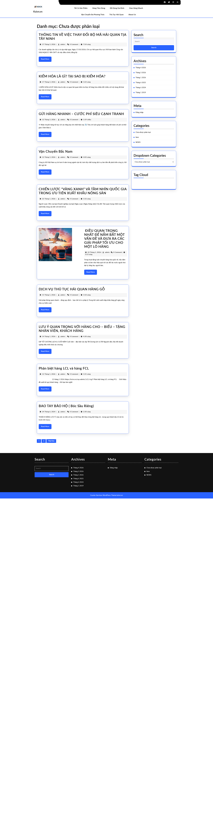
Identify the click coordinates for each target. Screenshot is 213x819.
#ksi (148, 183)
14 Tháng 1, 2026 (48, 336)
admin (62, 44)
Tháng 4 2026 (141, 67)
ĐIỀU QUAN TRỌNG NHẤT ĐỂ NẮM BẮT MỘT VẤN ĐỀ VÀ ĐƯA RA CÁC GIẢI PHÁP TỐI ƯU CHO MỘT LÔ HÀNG (104, 238)
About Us (132, 14)
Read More (46, 60)
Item (137, 137)
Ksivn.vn (37, 12)
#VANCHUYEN (141, 186)
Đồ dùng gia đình (117, 8)
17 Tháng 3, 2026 (48, 44)
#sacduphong (159, 183)
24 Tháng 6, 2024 (48, 412)
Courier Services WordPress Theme (103, 495)
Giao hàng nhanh (136, 8)
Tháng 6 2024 (141, 87)
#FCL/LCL (139, 183)
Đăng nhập (139, 112)
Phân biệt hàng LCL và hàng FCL (64, 368)
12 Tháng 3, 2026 (48, 119)
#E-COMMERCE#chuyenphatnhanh (149, 180)
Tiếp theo (51, 441)
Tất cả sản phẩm (80, 8)
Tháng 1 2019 (141, 92)
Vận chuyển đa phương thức (93, 14)
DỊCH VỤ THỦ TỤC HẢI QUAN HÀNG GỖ (72, 289)
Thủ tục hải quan (116, 14)
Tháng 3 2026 (141, 72)
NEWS (138, 142)
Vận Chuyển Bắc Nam (56, 151)
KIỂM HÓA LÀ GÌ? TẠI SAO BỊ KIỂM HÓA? (72, 76)
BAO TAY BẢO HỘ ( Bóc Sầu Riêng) (66, 406)
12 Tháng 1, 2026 (48, 374)
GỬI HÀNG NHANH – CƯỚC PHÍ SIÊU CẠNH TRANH (81, 114)
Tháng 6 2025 (141, 82)
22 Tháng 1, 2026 (48, 199)
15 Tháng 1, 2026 (48, 295)
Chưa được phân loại (143, 132)
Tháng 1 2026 (141, 77)
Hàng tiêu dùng (98, 8)
